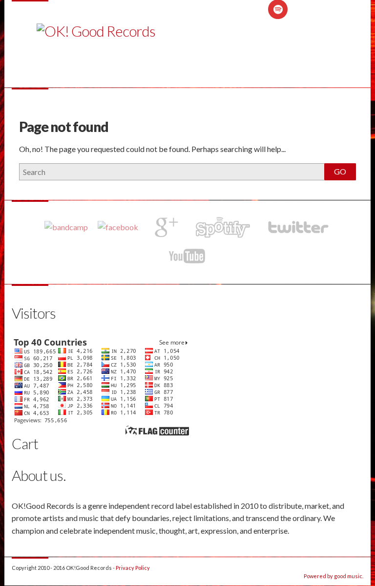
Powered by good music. (333, 576)
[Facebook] (118, 227)
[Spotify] (222, 227)
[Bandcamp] (66, 227)
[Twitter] (298, 227)
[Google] (164, 227)
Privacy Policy (133, 567)
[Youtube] (187, 256)
